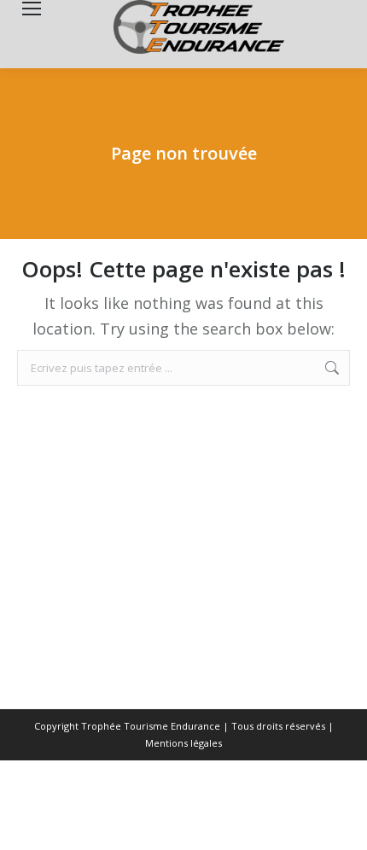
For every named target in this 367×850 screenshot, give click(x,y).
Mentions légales (183, 742)
